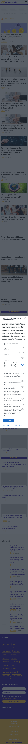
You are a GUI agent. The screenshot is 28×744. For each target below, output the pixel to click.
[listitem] (14, 344)
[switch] (22, 347)
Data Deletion (6, 425)
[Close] (25, 318)
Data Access (14, 425)
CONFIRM (8, 420)
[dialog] (14, 372)
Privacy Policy (22, 425)
